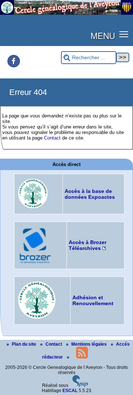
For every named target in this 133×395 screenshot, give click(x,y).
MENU (103, 35)
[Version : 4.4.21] (80, 385)
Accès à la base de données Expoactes (90, 194)
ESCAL (70, 390)
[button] (124, 34)
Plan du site (24, 344)
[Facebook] (13, 61)
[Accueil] (66, 13)
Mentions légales (89, 344)
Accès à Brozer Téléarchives (87, 245)
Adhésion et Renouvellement (92, 300)
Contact (52, 138)
